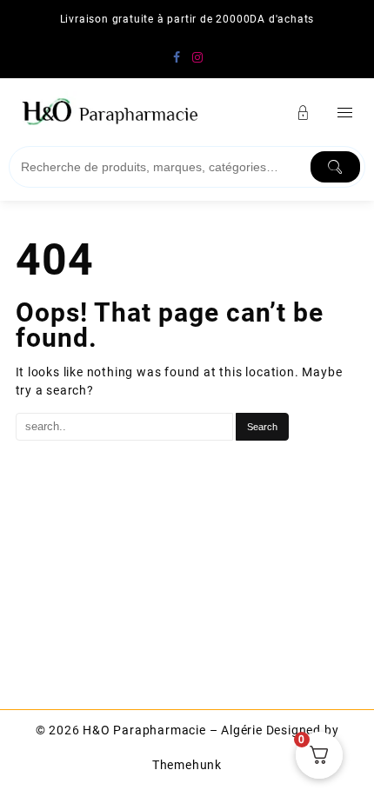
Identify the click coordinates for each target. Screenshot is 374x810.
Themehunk (187, 765)
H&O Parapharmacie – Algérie (173, 730)
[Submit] (336, 167)
